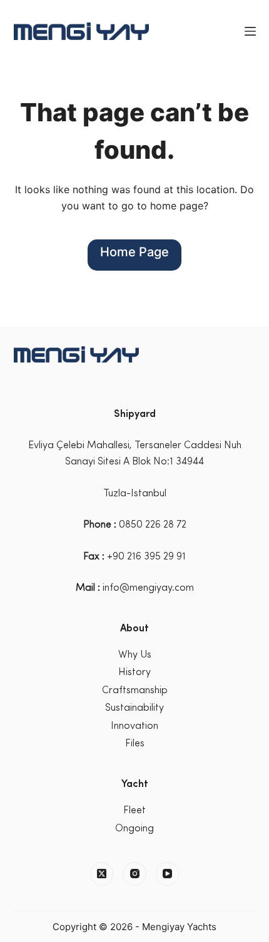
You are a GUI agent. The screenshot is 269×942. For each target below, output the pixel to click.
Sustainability (134, 708)
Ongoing (134, 829)
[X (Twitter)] (102, 874)
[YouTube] (168, 874)
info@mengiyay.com (148, 588)
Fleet (134, 811)
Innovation (134, 726)
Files (135, 744)
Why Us (134, 655)
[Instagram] (134, 874)
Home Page (134, 251)
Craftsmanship (135, 691)
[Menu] (250, 31)
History (134, 673)
